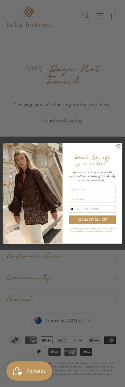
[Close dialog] (118, 146)
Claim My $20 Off (92, 219)
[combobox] (74, 209)
